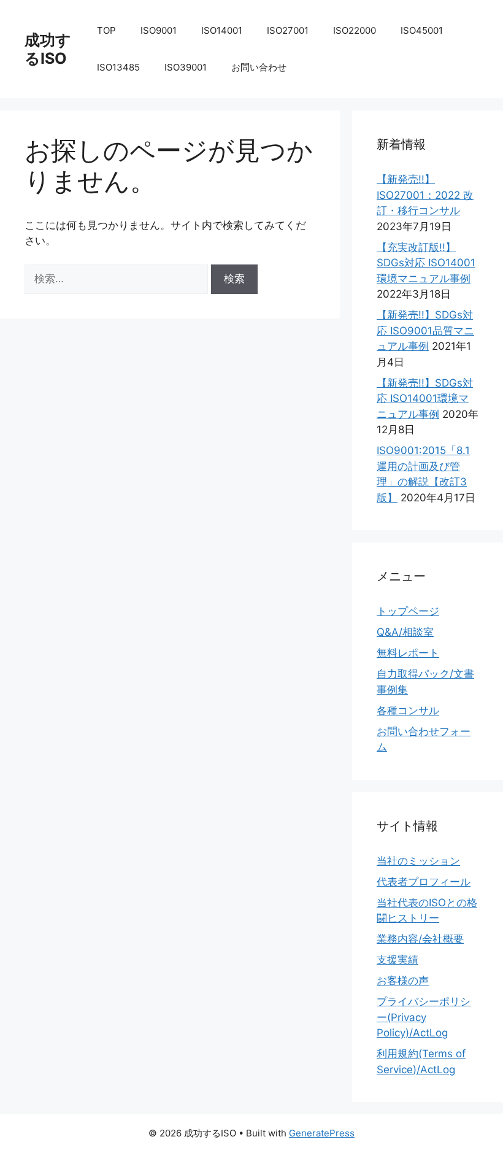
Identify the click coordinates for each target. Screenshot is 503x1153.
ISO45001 (422, 30)
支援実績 (397, 960)
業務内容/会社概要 (420, 939)
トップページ (408, 611)
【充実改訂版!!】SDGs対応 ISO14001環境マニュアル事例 (426, 263)
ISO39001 (185, 67)
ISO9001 (158, 30)
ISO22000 (354, 30)
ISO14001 (221, 30)
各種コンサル (408, 710)
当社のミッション (418, 861)
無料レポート (408, 653)
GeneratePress (322, 1133)
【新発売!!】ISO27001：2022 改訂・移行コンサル (425, 195)
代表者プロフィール (423, 882)
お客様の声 (403, 980)
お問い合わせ (258, 67)
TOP (106, 30)
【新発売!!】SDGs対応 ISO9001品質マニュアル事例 (425, 330)
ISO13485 (118, 67)
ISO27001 (288, 30)
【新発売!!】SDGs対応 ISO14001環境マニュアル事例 (425, 398)
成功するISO (48, 49)
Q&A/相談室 (405, 632)
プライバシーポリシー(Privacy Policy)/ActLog (423, 1017)
